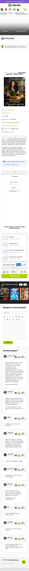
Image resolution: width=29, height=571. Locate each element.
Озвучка (15, 176)
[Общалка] (10, 9)
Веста (8, 113)
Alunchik (10, 454)
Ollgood (10, 432)
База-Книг (7, 45)
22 (7, 272)
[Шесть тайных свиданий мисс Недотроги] (4, 294)
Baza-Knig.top (14, 560)
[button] (4, 317)
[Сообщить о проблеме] (14, 173)
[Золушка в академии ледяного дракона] (14, 294)
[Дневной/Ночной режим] (18, 9)
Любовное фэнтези (18, 45)
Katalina (10, 391)
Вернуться (14, 276)
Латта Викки (10, 110)
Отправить (8, 342)
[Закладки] (6, 9)
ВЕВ (8, 417)
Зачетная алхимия (11, 122)
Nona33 (10, 484)
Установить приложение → (11, 164)
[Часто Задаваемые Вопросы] (14, 9)
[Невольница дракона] (24, 294)
